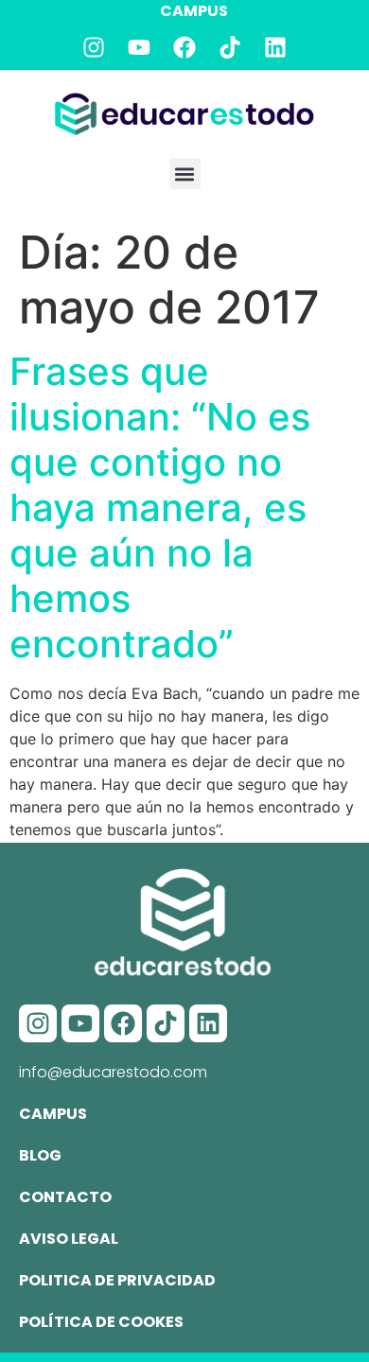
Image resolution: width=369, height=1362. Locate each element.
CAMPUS (194, 11)
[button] (185, 173)
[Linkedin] (275, 47)
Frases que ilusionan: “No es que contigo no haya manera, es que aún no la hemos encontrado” (159, 507)
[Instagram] (93, 47)
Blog (40, 1155)
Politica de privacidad (117, 1280)
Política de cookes (101, 1322)
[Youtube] (139, 47)
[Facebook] (184, 47)
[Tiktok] (230, 47)
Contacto (65, 1197)
